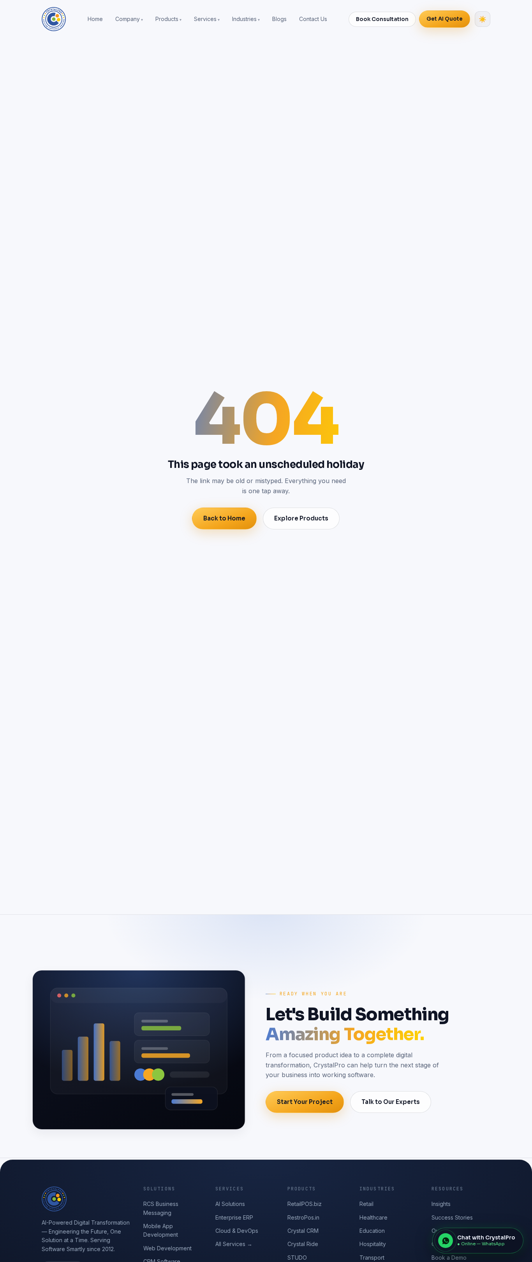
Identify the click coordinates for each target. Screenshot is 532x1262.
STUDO (297, 1257)
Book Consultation (382, 19)
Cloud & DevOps (236, 1230)
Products (166, 19)
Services (205, 19)
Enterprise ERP (234, 1217)
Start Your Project (305, 1102)
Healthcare (373, 1217)
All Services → (233, 1244)
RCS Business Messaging (160, 1208)
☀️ (482, 19)
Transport (371, 1257)
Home (95, 19)
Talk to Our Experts (390, 1102)
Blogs (279, 19)
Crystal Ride (302, 1244)
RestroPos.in (303, 1217)
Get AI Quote (444, 19)
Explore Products (301, 518)
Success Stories (452, 1217)
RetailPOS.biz (304, 1203)
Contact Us (313, 19)
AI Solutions (230, 1203)
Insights (441, 1203)
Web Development (167, 1248)
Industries (244, 19)
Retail (366, 1203)
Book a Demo (449, 1257)
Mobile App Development (160, 1230)
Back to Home (224, 518)
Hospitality (372, 1244)
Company (127, 19)
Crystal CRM (303, 1230)
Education (372, 1230)
